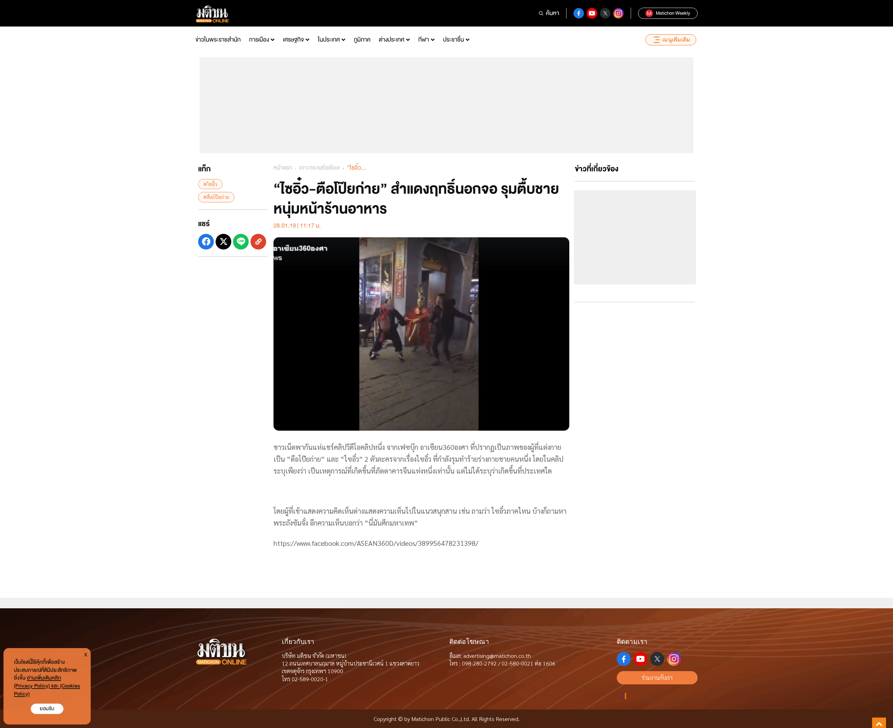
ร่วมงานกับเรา (657, 677)
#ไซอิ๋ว (210, 184)
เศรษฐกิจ (293, 40)
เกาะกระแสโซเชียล (319, 168)
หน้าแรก (282, 168)
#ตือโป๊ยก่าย (216, 197)
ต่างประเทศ (391, 40)
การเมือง (259, 40)
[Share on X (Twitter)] (223, 241)
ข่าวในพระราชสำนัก (218, 40)
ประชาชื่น (453, 40)
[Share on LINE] (241, 241)
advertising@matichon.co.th (497, 655)
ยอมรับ (47, 708)
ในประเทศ (329, 40)
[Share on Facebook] (206, 241)
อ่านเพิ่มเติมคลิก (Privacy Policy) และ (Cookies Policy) (47, 686)
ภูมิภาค (362, 40)
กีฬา (423, 40)
